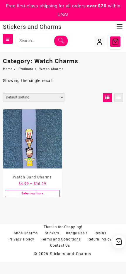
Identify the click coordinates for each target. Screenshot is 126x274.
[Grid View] (107, 97)
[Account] (99, 41)
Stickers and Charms (32, 26)
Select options (32, 193)
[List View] (118, 97)
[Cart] (115, 41)
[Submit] (60, 41)
